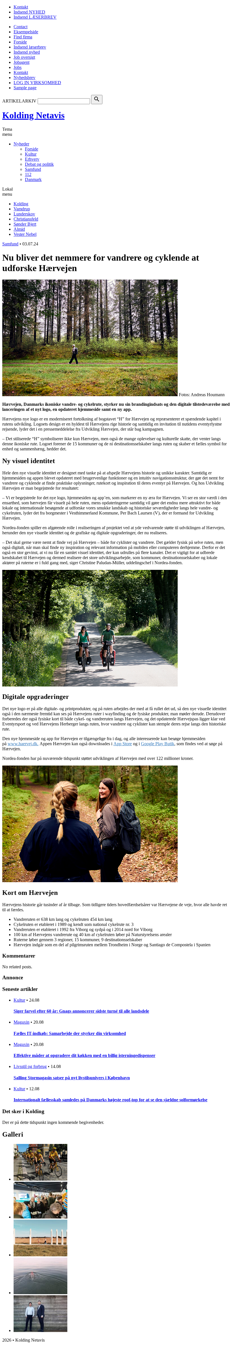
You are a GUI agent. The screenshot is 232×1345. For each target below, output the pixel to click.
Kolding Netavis (33, 115)
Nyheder (21, 143)
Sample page (25, 87)
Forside (20, 42)
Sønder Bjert (25, 224)
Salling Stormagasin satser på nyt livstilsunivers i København (72, 1077)
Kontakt (21, 7)
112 (28, 174)
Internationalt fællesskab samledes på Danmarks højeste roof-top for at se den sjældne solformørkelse (110, 1099)
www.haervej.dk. (23, 743)
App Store (122, 743)
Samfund (33, 169)
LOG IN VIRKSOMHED (37, 82)
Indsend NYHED (29, 12)
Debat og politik (39, 164)
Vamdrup (22, 208)
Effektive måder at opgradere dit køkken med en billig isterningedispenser (84, 1055)
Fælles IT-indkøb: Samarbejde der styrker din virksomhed (70, 1033)
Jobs (18, 67)
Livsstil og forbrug (30, 1066)
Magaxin (21, 1022)
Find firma (23, 36)
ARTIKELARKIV (19, 101)
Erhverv (32, 159)
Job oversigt (24, 57)
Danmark (33, 179)
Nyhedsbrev (24, 77)
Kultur (30, 154)
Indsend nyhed (27, 52)
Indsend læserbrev (30, 47)
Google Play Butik (157, 743)
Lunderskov (24, 214)
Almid (19, 229)
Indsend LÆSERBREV (35, 17)
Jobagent (21, 62)
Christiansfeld (26, 219)
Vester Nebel (25, 234)
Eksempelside (26, 31)
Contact (20, 26)
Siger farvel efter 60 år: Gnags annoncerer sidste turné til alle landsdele (81, 1011)
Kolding (21, 203)
